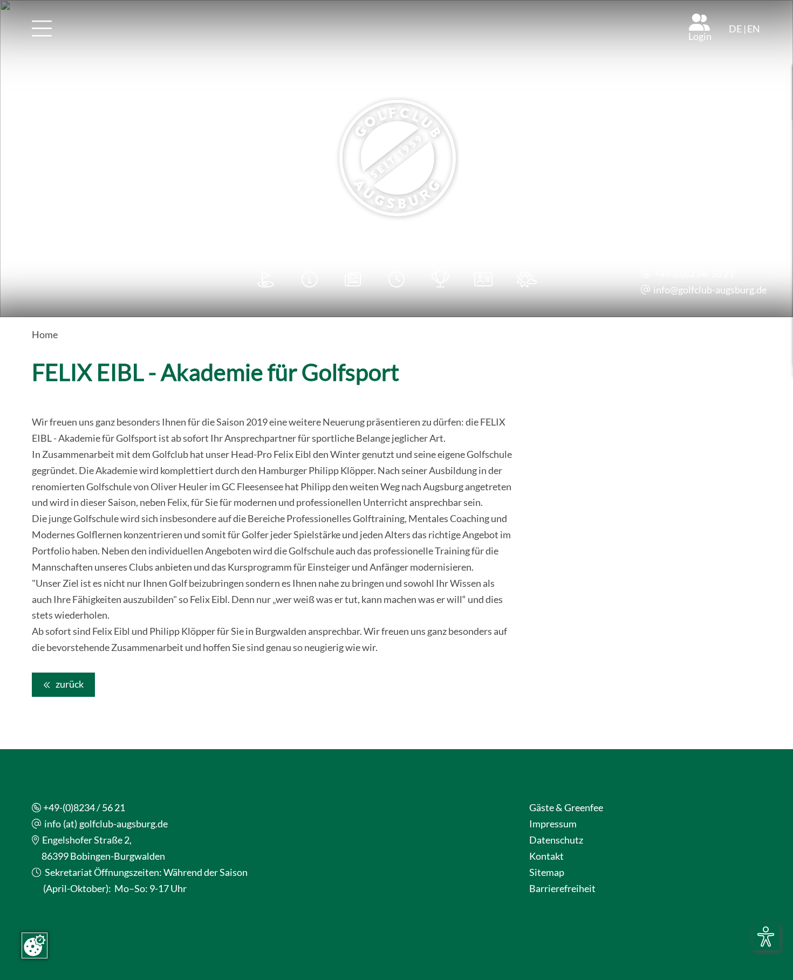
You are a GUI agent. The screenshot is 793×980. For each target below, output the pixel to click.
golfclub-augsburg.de (722, 290)
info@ (665, 290)
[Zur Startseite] (396, 158)
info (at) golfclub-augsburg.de (106, 824)
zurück (69, 684)
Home (45, 334)
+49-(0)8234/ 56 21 (694, 273)
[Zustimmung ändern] (34, 945)
